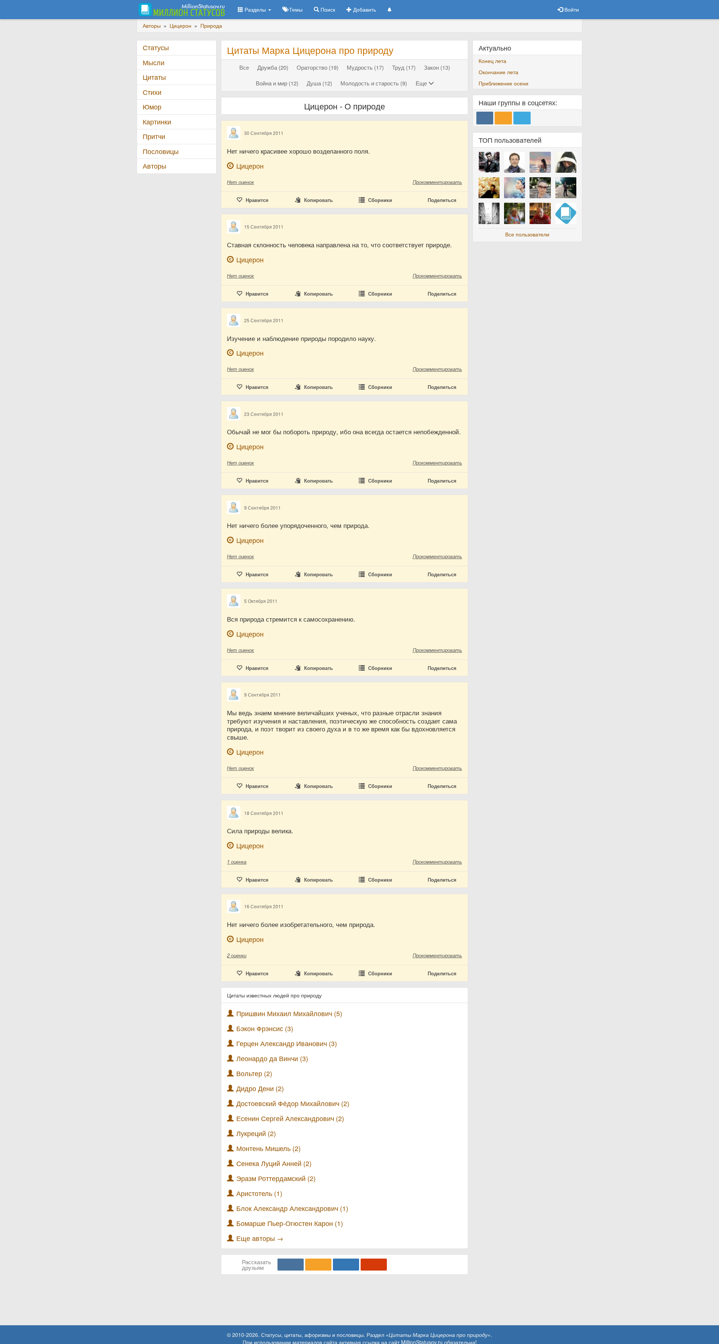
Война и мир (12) (277, 83)
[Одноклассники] (318, 1265)
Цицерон (250, 165)
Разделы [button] (255, 9)
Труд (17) (404, 67)
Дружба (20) (272, 67)
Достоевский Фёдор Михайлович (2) (292, 1103)
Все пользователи (527, 234)
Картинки (157, 121)
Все (244, 67)
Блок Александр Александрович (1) (292, 1208)
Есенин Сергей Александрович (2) (290, 1118)
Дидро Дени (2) (260, 1088)
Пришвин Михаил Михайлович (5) (289, 1013)
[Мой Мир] (346, 1265)
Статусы (156, 47)
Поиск (327, 9)
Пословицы (161, 151)
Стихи (152, 92)
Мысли (153, 62)
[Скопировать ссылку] (374, 1265)
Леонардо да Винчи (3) (272, 1058)
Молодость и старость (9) (373, 83)
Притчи (154, 136)
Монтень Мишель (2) (268, 1148)
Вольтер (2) (254, 1073)
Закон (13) (437, 67)
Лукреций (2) (256, 1133)
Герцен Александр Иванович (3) (286, 1043)
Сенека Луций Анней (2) (274, 1163)
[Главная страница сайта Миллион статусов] (181, 9)
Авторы (154, 165)
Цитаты (154, 77)
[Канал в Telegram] (522, 118)
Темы (295, 9)
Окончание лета (498, 72)
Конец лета (492, 60)
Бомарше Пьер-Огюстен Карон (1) (289, 1223)
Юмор (152, 106)
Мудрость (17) (365, 67)
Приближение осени (503, 83)
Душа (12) (319, 83)
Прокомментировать (437, 181)
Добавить (364, 9)
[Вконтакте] (290, 1265)
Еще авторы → (259, 1238)
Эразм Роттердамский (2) (276, 1178)
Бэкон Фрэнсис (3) (264, 1028)
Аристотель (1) (259, 1193)
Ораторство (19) (318, 67)
